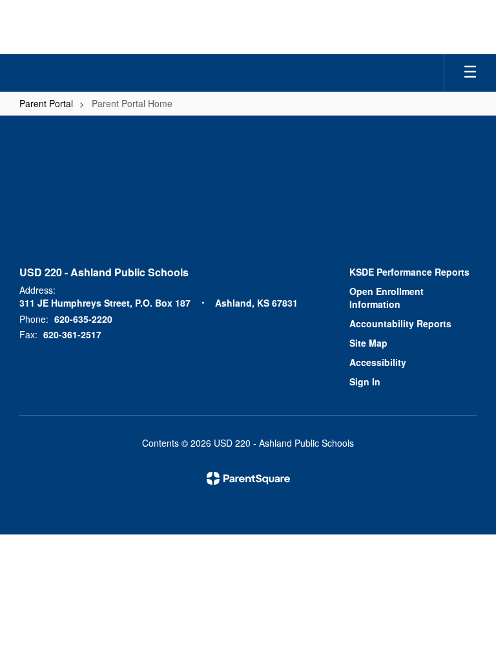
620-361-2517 (72, 334)
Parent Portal (46, 103)
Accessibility (377, 362)
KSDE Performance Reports (409, 271)
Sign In (364, 381)
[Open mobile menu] (470, 73)
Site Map (368, 342)
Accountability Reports (400, 323)
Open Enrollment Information (386, 297)
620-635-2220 (83, 318)
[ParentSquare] (248, 478)
